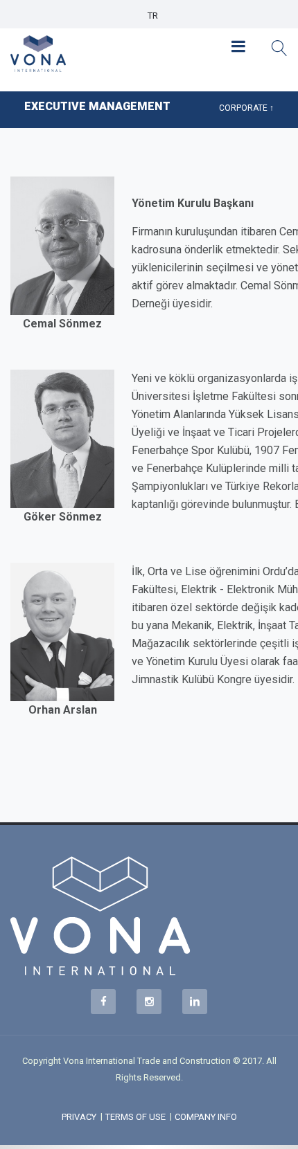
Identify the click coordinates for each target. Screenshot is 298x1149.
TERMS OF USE (135, 1117)
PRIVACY (79, 1117)
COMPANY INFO (206, 1117)
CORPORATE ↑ (246, 108)
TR (153, 15)
